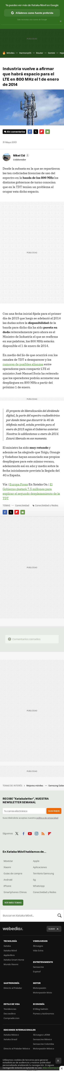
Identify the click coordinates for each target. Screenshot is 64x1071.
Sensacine (38, 966)
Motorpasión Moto (42, 992)
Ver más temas (12, 902)
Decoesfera (10, 1013)
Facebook (30, 131)
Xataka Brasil (10, 1039)
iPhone (7, 885)
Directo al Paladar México (17, 1048)
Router (39, 52)
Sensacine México (42, 1039)
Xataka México (11, 1034)
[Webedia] (13, 931)
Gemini (51, 52)
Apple (36, 861)
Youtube (29, 833)
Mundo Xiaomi (11, 964)
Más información (51, 1067)
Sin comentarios (16, 131)
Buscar (60, 915)
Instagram (36, 833)
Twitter (35, 131)
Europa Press (18, 484)
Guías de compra (13, 873)
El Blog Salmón (40, 1008)
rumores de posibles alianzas (23, 364)
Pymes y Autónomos (43, 1013)
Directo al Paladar (13, 987)
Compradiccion (11, 1018)
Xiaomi (7, 867)
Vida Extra (38, 950)
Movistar (8, 861)
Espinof (37, 971)
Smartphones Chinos (15, 892)
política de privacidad (47, 817)
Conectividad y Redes (46, 505)
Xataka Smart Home (14, 959)
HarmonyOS (25, 52)
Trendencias (10, 1008)
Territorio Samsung (43, 873)
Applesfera (9, 955)
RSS (43, 833)
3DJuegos (38, 945)
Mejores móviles (35, 785)
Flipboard (41, 131)
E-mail (47, 131)
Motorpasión (39, 987)
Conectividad (22, 505)
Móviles (10, 52)
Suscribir (54, 810)
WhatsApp (39, 885)
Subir (51, 928)
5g (34, 879)
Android (8, 879)
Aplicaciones (40, 867)
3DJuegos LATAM (41, 1034)
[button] (20, 155)
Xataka (7, 945)
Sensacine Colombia (43, 1043)
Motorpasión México (43, 1048)
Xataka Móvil (10, 950)
